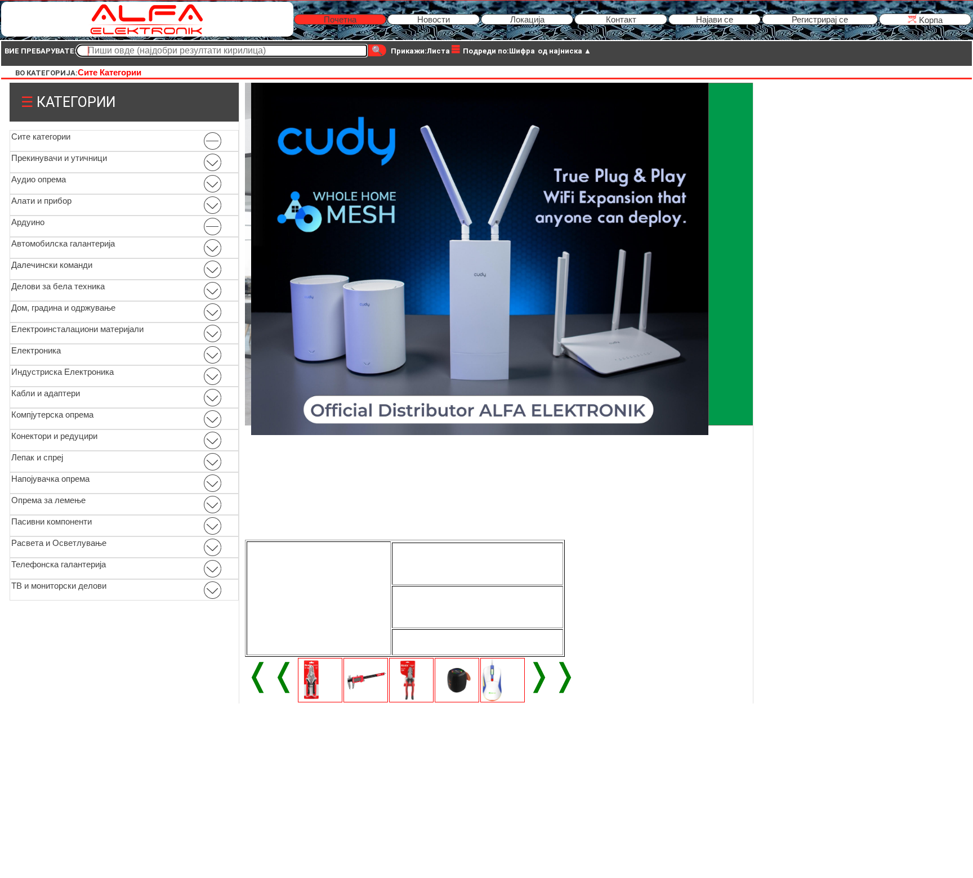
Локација (527, 19)
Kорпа (930, 20)
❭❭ (552, 675)
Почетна (340, 19)
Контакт (621, 19)
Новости (433, 19)
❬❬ (271, 675)
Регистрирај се (820, 19)
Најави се (714, 19)
